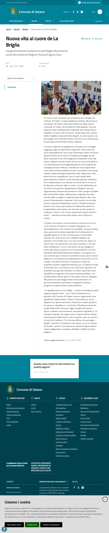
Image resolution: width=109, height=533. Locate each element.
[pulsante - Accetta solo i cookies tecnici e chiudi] (105, 499)
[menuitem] (18, 21)
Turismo (58, 425)
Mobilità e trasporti (62, 428)
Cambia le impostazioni (51, 524)
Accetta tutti (32, 524)
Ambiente (59, 445)
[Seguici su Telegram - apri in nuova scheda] (81, 11)
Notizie (25, 29)
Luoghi (8, 425)
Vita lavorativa (61, 408)
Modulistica (84, 408)
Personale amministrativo (15, 408)
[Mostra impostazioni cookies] (107, 267)
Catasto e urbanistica (63, 421)
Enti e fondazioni (12, 421)
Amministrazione (17, 398)
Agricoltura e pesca (62, 455)
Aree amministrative (13, 415)
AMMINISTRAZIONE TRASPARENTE (52, 481)
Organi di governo (12, 411)
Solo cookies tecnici (14, 524)
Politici (8, 404)
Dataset (83, 435)
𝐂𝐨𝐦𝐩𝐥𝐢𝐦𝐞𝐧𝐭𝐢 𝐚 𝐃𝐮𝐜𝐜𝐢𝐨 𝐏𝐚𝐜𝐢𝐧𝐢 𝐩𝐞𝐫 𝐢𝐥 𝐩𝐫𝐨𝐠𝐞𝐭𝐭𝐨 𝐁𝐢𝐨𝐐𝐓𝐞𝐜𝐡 (16, 464)
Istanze (83, 432)
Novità (16, 29)
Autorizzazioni (61, 452)
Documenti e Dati (91, 398)
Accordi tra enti (85, 421)
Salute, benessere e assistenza (66, 449)
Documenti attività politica (89, 425)
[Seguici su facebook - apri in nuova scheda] (72, 11)
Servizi (62, 398)
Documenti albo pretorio (88, 404)
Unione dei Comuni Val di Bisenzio (17, 2)
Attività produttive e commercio (63, 413)
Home (8, 29)
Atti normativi (85, 418)
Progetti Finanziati (86, 438)
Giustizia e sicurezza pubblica (66, 435)
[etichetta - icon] (35, 371)
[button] (99, 11)
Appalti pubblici (61, 418)
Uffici (8, 418)
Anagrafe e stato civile (64, 404)
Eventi (33, 408)
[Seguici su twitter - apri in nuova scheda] (77, 11)
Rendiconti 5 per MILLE (88, 428)
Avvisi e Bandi (36, 411)
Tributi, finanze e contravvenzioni (61, 440)
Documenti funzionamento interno (89, 413)
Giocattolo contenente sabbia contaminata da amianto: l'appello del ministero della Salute (41, 467)
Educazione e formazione (64, 432)
